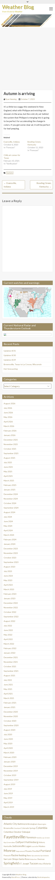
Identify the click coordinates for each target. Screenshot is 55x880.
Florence (30, 837)
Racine (14, 855)
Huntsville (8, 846)
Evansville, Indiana (12, 142)
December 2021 (11, 657)
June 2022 (8, 630)
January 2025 (9, 489)
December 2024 (11, 494)
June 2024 (8, 521)
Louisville (35, 846)
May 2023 (8, 580)
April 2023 (8, 585)
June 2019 (8, 793)
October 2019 (10, 775)
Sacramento (35, 855)
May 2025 (8, 471)
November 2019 (11, 770)
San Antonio (44, 855)
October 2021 (10, 666)
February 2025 (10, 485)
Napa (18, 851)
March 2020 (9, 752)
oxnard (22, 851)
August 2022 (9, 621)
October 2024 (10, 503)
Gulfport (20, 842)
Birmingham (32, 824)
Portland (45, 850)
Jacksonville (18, 846)
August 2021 (9, 675)
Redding (22, 855)
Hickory (42, 842)
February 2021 (10, 702)
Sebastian (33, 859)
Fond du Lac (40, 838)
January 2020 (9, 761)
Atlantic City (10, 823)
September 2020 (11, 725)
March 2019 (9, 807)
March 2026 (9, 426)
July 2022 (8, 625)
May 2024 (8, 526)
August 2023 (9, 566)
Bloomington (42, 824)
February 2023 (10, 594)
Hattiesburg (31, 842)
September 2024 (11, 508)
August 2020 (9, 730)
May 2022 (8, 634)
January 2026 (9, 435)
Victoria (47, 863)
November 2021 (11, 662)
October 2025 (10, 449)
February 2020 (10, 757)
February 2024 (10, 539)
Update (10, 173)
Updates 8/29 (10, 360)
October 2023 (10, 557)
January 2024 (9, 544)
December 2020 (11, 712)
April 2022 (8, 639)
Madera (42, 846)
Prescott (7, 855)
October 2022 (10, 612)
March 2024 (9, 535)
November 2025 (11, 444)
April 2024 (8, 530)
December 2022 (11, 603)
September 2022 (11, 616)
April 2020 (8, 748)
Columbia (41, 827)
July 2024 (8, 517)
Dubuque (26, 832)
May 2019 (8, 798)
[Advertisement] (27, 56)
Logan (28, 846)
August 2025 (9, 458)
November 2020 (11, 716)
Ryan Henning (10, 99)
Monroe (10, 851)
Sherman (41, 859)
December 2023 (11, 548)
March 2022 (9, 644)
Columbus (8, 832)
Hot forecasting (11, 369)
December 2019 (11, 766)
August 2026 (9, 403)
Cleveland (17, 828)
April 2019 (8, 802)
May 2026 (8, 417)
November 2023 (11, 553)
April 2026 (8, 421)
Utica (40, 864)
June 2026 (8, 412)
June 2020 (8, 739)
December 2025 (11, 440)
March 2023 (9, 589)
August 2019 (9, 784)
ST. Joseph (24, 863)
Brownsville (8, 828)
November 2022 (11, 607)
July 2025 (8, 462)
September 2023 (11, 562)
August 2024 (9, 512)
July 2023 (8, 571)
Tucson (33, 863)
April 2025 (8, 476)
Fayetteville (14, 836)
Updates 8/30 (10, 355)
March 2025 (9, 480)
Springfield (11, 863)
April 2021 (8, 693)
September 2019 (11, 780)
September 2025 (11, 453)
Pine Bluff (36, 851)
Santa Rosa (24, 859)
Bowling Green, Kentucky (44, 185)
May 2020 (8, 743)
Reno (29, 855)
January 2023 (9, 598)
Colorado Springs (28, 828)
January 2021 (9, 707)
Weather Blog (18, 6)
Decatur (17, 832)
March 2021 (9, 698)
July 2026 (8, 408)
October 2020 (10, 721)
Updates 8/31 (10, 351)
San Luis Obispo (11, 859)
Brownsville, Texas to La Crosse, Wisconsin (23, 364)
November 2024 (11, 498)
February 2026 (10, 430)
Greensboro (11, 842)
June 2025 (8, 467)
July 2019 (8, 789)
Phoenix (28, 851)
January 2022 (9, 653)
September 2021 (11, 671)
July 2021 (8, 680)
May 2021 (8, 689)
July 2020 (8, 734)
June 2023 (8, 576)
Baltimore (22, 824)
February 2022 (10, 648)
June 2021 (8, 684)
